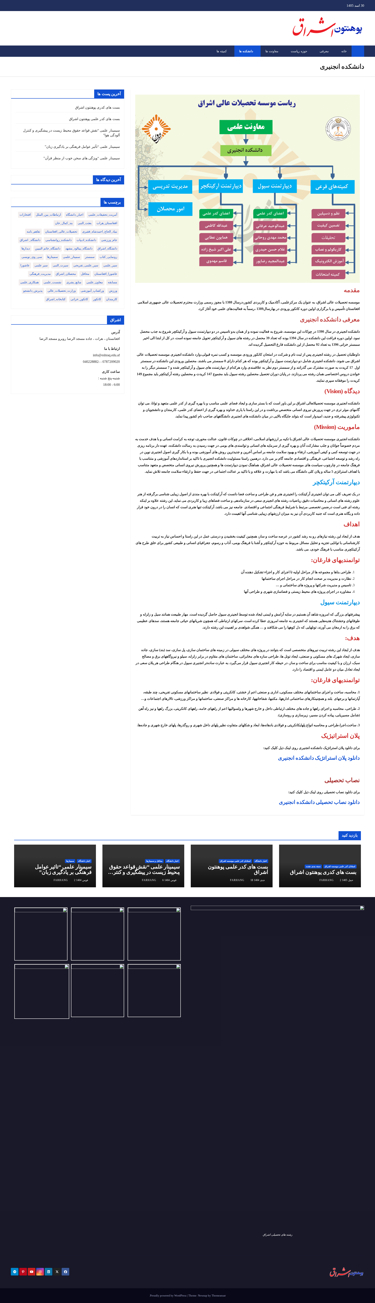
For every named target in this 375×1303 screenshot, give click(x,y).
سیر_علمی (110, 265)
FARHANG (326, 880)
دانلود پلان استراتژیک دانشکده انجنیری (319, 758)
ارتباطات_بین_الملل (48, 214)
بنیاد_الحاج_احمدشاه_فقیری (99, 231)
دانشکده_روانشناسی (58, 240)
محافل (85, 273)
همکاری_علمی (29, 282)
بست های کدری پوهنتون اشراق (97, 107)
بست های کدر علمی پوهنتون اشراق (94, 119)
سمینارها (52, 257)
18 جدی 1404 (257, 880)
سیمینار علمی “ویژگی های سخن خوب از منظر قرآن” (81, 158)
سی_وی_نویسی (31, 257)
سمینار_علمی (71, 257)
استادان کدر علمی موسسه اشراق (340, 866)
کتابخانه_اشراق (56, 299)
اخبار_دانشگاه (74, 214)
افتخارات (25, 214)
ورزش (113, 290)
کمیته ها (222, 51)
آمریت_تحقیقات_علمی (102, 214)
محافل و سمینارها (154, 861)
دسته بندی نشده (313, 866)
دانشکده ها (246, 51)
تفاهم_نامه (33, 231)
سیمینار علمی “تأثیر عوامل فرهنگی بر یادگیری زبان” (82, 146)
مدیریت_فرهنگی (40, 273)
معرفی (324, 51)
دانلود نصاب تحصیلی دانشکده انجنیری (319, 802)
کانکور (97, 299)
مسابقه (112, 282)
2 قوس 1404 (81, 880)
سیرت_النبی (60, 265)
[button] (14, 51)
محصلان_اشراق (66, 273)
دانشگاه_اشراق (107, 248)
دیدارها (25, 248)
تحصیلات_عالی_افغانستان (61, 231)
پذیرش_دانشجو (33, 290)
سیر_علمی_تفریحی (85, 265)
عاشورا (25, 265)
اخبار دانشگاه (261, 861)
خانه (344, 51)
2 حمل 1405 (346, 880)
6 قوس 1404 (169, 880)
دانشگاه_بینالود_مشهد (78, 248)
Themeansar (219, 1295)
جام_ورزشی (109, 240)
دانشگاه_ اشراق (30, 240)
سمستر (90, 257)
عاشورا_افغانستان (105, 273)
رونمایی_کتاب (108, 257)
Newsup (202, 1295)
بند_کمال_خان (64, 223)
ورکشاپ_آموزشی (92, 290)
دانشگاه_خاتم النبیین (47, 248)
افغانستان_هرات (107, 223)
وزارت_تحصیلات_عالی (62, 290)
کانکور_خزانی (79, 299)
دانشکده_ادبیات (86, 240)
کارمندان (111, 299)
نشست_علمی (52, 282)
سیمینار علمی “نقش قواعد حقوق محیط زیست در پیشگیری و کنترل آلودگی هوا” (144, 872)
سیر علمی (41, 265)
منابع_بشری (73, 282)
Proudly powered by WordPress (168, 1295)
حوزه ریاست (299, 51)
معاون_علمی (94, 282)
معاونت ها (271, 51)
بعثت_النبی (85, 223)
